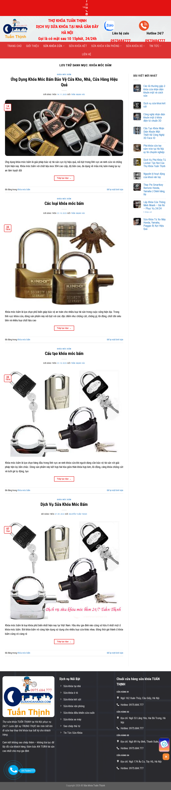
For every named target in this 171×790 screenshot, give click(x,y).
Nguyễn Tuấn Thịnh (78, 514)
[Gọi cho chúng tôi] (87, 11)
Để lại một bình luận (115, 189)
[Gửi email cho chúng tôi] (87, 8)
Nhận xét (147, 212)
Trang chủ (14, 46)
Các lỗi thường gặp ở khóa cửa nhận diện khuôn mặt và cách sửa (154, 90)
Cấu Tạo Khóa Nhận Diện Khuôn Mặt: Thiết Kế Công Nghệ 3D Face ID (153, 133)
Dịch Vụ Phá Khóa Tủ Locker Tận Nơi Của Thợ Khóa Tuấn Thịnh (154, 163)
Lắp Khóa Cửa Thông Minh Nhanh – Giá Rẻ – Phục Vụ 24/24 (154, 205)
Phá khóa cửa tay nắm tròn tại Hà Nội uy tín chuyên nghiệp (153, 149)
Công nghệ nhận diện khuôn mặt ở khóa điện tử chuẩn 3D (154, 117)
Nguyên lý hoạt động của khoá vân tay (154, 175)
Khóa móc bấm (64, 74)
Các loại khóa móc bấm (64, 203)
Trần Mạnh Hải (78, 94)
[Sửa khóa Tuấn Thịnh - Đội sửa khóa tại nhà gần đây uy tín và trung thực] (16, 29)
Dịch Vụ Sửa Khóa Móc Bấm (64, 504)
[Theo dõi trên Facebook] (87, 1)
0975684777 (28, 770)
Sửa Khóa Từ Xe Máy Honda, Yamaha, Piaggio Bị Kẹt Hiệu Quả (154, 224)
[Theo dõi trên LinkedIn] (87, 14)
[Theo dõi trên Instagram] (87, 4)
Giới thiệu (32, 46)
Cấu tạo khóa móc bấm (64, 353)
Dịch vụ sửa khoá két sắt (154, 105)
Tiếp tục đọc (64, 178)
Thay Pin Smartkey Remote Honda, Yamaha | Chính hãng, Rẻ (154, 189)
